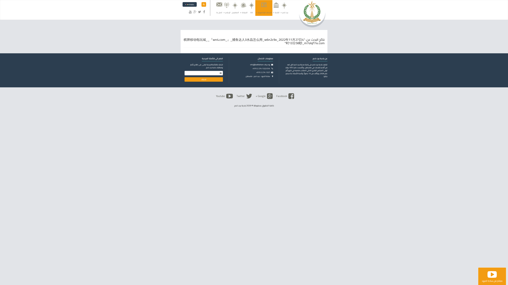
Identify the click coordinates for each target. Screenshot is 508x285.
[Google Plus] (195, 11)
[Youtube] (190, 11)
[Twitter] (199, 11)
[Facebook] (204, 11)
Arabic (191, 4)
